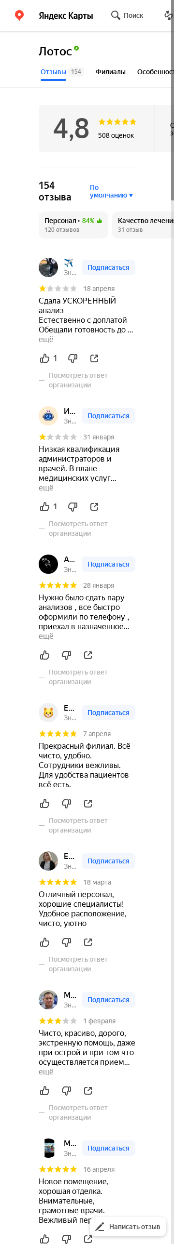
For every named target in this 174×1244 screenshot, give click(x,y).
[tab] (62, 71)
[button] (19, 15)
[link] (48, 267)
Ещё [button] (46, 339)
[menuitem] (73, 225)
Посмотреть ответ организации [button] (78, 380)
